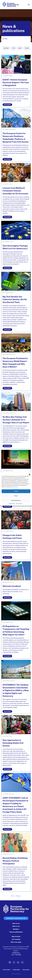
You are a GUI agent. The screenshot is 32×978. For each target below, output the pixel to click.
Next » (19, 896)
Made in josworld (16, 973)
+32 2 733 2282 (16, 955)
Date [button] (19, 48)
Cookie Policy (15, 486)
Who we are (16, 923)
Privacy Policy (19, 503)
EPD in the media (16, 942)
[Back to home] (10, 4)
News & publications (16, 932)
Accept (16, 491)
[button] (29, 474)
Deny (16, 495)
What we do (16, 926)
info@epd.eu (16, 953)
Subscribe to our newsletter (16, 918)
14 (16, 896)
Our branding (16, 939)
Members (16, 929)
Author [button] (6, 48)
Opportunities (16, 936)
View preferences (16, 500)
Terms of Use (25, 969)
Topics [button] (27, 48)
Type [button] (13, 48)
